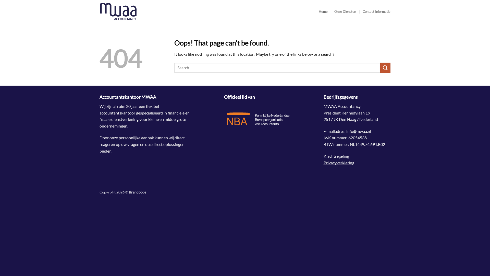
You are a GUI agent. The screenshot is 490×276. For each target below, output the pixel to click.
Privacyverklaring (339, 162)
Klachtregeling (336, 156)
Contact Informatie (376, 11)
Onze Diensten (345, 11)
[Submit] (385, 68)
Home (323, 11)
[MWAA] (125, 11)
